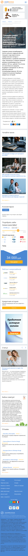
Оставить (5, 210)
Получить (14, 308)
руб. (9, 227)
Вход (3, 480)
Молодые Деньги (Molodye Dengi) (12, 450)
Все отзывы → (6, 472)
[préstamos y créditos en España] (14, 502)
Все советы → (5, 423)
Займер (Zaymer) (7, 467)
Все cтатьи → (5, 391)
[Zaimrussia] (8, 2)
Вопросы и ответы (5, 485)
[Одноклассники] (15, 124)
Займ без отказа (18, 491)
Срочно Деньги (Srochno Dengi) (11, 441)
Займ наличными (5, 491)
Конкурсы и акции (5, 488)
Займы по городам (19, 485)
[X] (13, 124)
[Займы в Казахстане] (10, 502)
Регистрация (17, 480)
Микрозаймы (17, 494)
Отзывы (16, 482)
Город (4, 246)
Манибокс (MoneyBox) (9, 433)
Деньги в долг (4, 494)
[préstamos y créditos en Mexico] (17, 502)
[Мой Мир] (17, 124)
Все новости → (6, 200)
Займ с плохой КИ (5, 497)
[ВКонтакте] (11, 124)
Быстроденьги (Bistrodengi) (10, 459)
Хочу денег (14, 262)
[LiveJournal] (19, 124)
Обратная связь (5, 482)
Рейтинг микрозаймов (11, 269)
